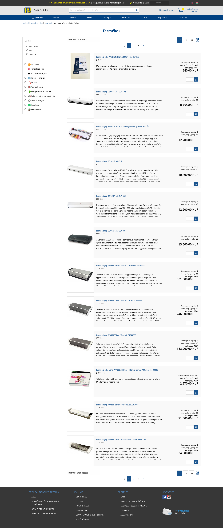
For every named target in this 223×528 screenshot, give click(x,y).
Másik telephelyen (39, 73)
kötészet (48, 23)
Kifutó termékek (38, 78)
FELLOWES (33, 46)
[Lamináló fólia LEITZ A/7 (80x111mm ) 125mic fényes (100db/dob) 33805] (80, 378)
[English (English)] (192, 2)
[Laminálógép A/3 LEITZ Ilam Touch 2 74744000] (80, 344)
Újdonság (35, 64)
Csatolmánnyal (37, 100)
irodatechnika (37, 23)
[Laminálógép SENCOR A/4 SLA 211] (80, 170)
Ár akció (34, 82)
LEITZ (31, 50)
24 (186, 40)
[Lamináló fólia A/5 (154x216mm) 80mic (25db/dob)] (80, 65)
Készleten (35, 105)
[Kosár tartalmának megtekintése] (180, 10)
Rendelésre (36, 109)
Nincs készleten (37, 69)
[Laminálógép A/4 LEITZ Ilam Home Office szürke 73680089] (80, 448)
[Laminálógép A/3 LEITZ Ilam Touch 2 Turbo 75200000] (80, 309)
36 (192, 40)
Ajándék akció (37, 87)
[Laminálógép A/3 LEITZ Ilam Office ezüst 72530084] (80, 413)
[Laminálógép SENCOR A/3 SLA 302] (80, 205)
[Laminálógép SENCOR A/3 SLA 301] (80, 239)
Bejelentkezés (166, 10)
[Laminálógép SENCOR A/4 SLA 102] (80, 100)
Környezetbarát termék (41, 91)
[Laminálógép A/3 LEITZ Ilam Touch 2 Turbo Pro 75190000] (80, 274)
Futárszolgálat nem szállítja (43, 96)
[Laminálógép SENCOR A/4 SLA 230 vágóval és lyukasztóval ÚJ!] (80, 135)
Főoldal (25, 23)
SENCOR (32, 54)
